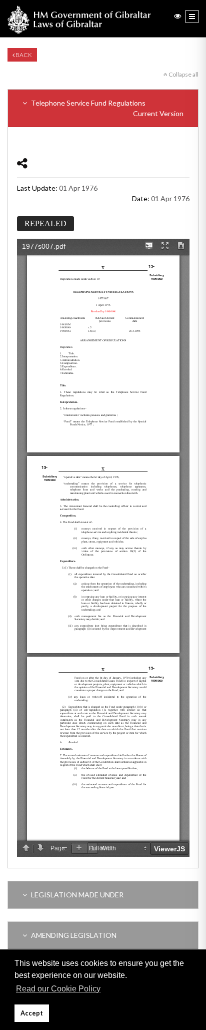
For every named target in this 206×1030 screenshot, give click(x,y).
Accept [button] (31, 1013)
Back (23, 55)
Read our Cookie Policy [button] (58, 988)
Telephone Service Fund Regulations (107, 108)
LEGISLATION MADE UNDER (77, 894)
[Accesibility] (177, 16)
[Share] (22, 163)
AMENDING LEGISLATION (73, 935)
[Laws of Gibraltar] (79, 18)
